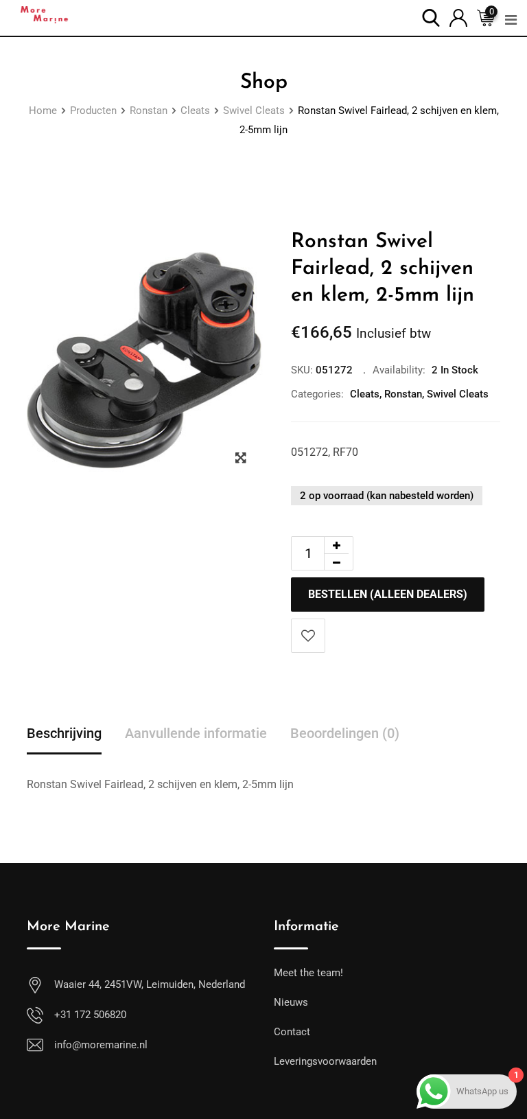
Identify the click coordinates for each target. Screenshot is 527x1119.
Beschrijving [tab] (64, 733)
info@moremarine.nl (101, 1045)
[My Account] (458, 16)
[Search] (431, 16)
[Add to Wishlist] (308, 636)
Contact (292, 1032)
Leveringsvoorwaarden (325, 1061)
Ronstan (403, 394)
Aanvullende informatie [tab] (196, 733)
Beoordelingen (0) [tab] (344, 733)
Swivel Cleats (458, 394)
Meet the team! (308, 973)
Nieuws (291, 1002)
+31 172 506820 (90, 1014)
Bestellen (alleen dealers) (387, 594)
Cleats (364, 394)
